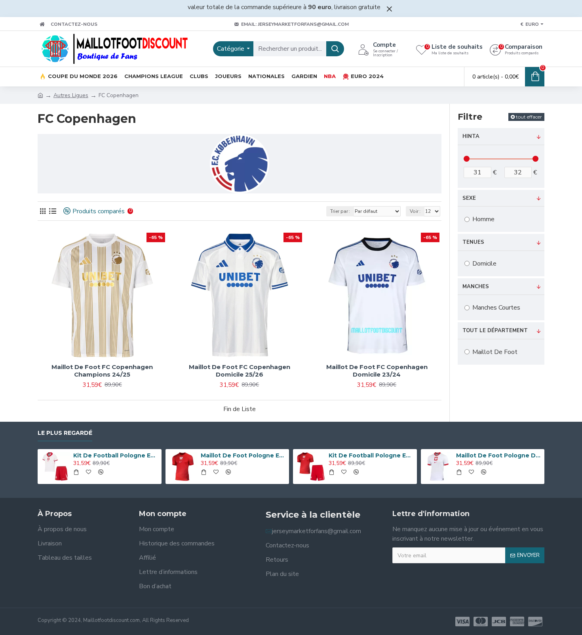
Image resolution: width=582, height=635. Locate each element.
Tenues (473, 242)
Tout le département (495, 330)
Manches (475, 286)
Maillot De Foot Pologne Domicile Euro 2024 (499, 455)
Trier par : (340, 211)
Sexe (469, 198)
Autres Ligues (70, 95)
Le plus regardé (65, 433)
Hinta (470, 136)
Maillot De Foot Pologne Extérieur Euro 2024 (243, 455)
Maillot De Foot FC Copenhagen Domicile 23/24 (377, 371)
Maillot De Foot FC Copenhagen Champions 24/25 (102, 371)
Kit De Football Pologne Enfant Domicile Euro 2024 (116, 455)
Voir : (415, 211)
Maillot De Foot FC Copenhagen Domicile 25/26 (239, 371)
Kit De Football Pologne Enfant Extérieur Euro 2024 (371, 455)
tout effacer (529, 117)
